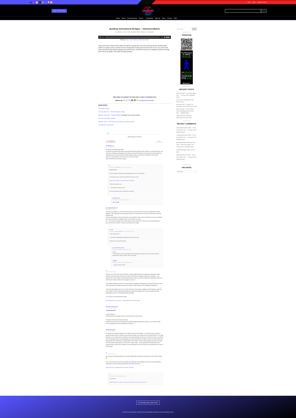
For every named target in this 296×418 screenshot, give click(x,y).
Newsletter (149, 18)
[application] (134, 37)
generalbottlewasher (119, 231)
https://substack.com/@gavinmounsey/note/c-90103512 (120, 367)
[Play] (100, 37)
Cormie (119, 249)
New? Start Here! (59, 11)
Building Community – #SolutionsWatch (109, 115)
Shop (249, 2)
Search (194, 29)
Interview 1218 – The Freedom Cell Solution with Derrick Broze (116, 121)
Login (107, 133)
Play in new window (131, 39)
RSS (175, 18)
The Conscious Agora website (106, 118)
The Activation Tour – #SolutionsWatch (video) (111, 112)
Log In (254, 2)
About (124, 18)
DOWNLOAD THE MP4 (147, 100)
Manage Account (261, 2)
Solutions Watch (135, 32)
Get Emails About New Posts (148, 403)
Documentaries (132, 18)
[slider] (168, 37)
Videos (143, 32)
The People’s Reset (104, 108)
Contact (169, 18)
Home (118, 18)
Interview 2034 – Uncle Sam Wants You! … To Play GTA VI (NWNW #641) (186, 95)
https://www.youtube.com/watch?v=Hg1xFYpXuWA (121, 180)
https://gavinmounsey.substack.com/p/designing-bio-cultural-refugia (123, 300)
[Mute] (164, 37)
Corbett (119, 32)
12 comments (150, 32)
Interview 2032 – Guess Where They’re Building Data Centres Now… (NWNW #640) (185, 111)
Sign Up (157, 18)
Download (141, 39)
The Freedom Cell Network (106, 125)
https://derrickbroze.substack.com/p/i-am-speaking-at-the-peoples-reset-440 (128, 382)
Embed (147, 39)
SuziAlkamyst (118, 167)
